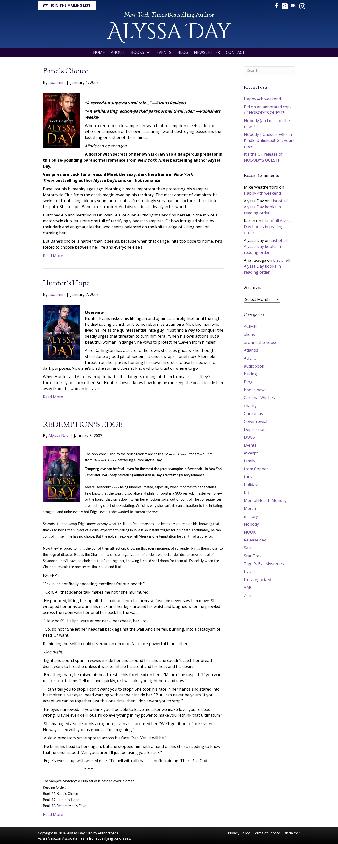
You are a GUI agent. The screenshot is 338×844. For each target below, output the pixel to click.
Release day (255, 540)
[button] (67, 5)
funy (248, 476)
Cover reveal (255, 421)
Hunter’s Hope (66, 283)
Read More (53, 255)
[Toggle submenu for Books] (148, 52)
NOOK (250, 532)
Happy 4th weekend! (263, 99)
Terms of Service (266, 833)
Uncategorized (257, 579)
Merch (250, 508)
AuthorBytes (108, 833)
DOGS (249, 437)
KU (246, 492)
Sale (248, 548)
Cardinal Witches (259, 397)
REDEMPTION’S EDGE (83, 425)
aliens (249, 334)
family (249, 461)
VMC (248, 587)
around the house (260, 342)
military (251, 516)
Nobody (251, 524)
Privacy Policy (239, 833)
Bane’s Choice (65, 71)
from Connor (256, 469)
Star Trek (253, 556)
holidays (251, 484)
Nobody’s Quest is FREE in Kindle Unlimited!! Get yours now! (269, 140)
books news (255, 389)
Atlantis (251, 350)
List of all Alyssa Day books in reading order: (266, 207)
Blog (248, 382)
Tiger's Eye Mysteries (264, 563)
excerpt (251, 453)
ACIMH (250, 326)
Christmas (253, 413)
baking (250, 374)
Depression (255, 429)
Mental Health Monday (265, 500)
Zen (247, 595)
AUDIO (250, 358)
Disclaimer (291, 833)
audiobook (254, 366)
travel (249, 571)
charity (250, 405)
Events (250, 445)
